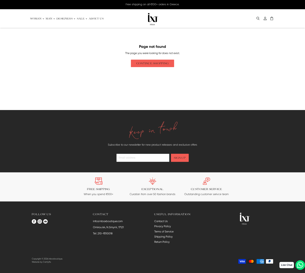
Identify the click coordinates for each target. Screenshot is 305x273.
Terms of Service (164, 231)
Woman (36, 18)
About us (96, 18)
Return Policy (162, 242)
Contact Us (161, 221)
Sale (81, 18)
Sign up (180, 157)
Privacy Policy (162, 226)
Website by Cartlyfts (41, 262)
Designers (65, 18)
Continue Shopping (152, 63)
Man (49, 18)
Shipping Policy (163, 236)
